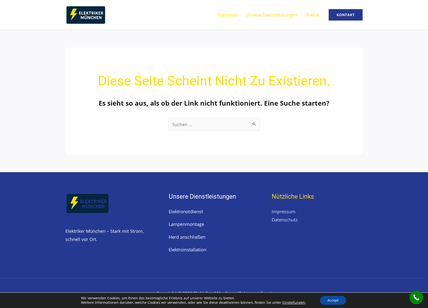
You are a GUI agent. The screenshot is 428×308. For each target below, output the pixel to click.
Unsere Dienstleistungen (271, 15)
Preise (312, 15)
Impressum (283, 211)
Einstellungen (293, 302)
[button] (346, 15)
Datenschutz (284, 220)
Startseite (227, 15)
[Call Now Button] (416, 297)
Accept (333, 300)
